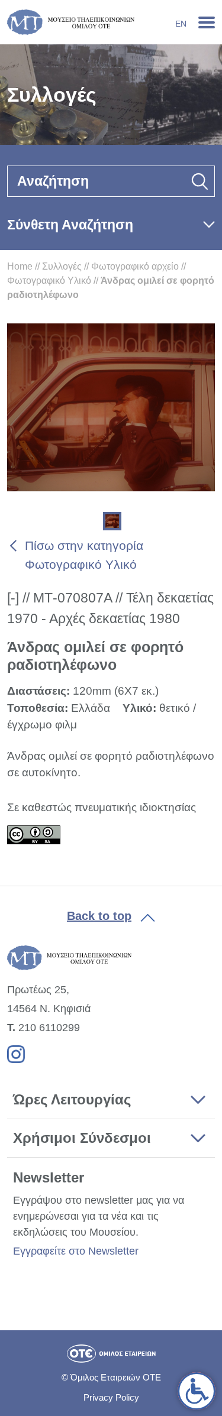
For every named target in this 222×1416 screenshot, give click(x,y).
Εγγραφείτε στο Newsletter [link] (76, 1251)
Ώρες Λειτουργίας (72, 1099)
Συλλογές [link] (62, 266)
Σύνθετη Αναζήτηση (70, 224)
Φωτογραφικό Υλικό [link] (49, 281)
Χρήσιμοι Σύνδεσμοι (82, 1138)
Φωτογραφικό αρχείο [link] (135, 266)
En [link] (180, 23)
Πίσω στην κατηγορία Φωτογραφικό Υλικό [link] (84, 555)
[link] (196, 1391)
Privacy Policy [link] (111, 1397)
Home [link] (20, 266)
